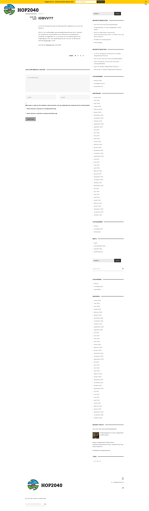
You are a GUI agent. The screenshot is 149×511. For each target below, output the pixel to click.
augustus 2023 (98, 127)
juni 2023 (97, 132)
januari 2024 (97, 112)
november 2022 (98, 153)
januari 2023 (97, 147)
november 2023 (98, 118)
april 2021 (97, 197)
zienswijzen (97, 86)
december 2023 (98, 115)
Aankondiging (98, 42)
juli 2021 (96, 188)
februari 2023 (98, 144)
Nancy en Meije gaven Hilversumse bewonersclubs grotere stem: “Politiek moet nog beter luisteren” (109, 34)
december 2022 (98, 150)
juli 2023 (96, 129)
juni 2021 (96, 191)
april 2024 (97, 103)
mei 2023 (97, 135)
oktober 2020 (98, 215)
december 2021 (98, 176)
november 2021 (98, 179)
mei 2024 (97, 100)
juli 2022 (96, 159)
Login (95, 243)
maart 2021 (97, 200)
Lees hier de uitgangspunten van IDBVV (49, 45)
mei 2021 (96, 194)
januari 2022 (97, 174)
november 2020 (98, 212)
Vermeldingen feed (99, 246)
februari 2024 (98, 109)
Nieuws (96, 80)
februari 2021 (98, 203)
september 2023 (99, 124)
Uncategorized (98, 83)
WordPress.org (98, 251)
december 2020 (98, 209)
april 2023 (97, 138)
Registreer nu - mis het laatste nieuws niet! (59, 2)
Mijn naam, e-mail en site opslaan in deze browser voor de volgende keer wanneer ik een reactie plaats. (57, 105)
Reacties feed (98, 249)
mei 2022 (96, 165)
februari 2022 (98, 171)
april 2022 (97, 168)
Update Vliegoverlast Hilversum (109, 66)
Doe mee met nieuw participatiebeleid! (105, 24)
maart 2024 (97, 106)
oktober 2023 (98, 121)
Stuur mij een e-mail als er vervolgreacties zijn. (41, 108)
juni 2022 (96, 162)
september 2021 (98, 185)
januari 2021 (97, 206)
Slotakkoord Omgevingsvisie (102, 39)
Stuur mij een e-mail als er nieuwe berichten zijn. (42, 113)
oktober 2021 (98, 182)
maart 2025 (97, 97)
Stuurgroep (97, 461)
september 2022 (99, 156)
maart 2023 (97, 141)
